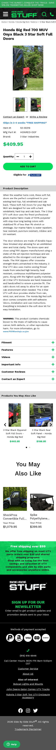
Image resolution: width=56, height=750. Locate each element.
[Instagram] (28, 711)
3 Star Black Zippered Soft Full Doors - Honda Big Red (14, 433)
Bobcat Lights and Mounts (28, 684)
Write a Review (38, 116)
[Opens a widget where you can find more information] (11, 744)
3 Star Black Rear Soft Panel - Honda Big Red (41, 433)
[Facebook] (20, 711)
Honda (11, 22)
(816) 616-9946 (28, 655)
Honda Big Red (22, 22)
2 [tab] (29, 447)
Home (4, 22)
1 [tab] (26, 447)
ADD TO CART (28, 166)
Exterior (34, 22)
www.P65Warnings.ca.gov (16, 331)
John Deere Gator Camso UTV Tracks (28, 689)
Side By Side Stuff (25, 721)
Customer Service (28, 668)
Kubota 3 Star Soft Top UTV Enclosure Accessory (28, 696)
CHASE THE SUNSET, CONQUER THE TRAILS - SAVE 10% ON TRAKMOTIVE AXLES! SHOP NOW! (28, 4)
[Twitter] (35, 711)
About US (28, 673)
